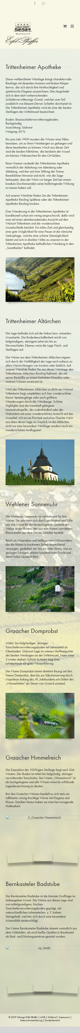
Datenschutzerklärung (31, 1020)
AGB (42, 1017)
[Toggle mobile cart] (65, 26)
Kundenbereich (52, 1020)
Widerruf (52, 1017)
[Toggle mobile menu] (72, 26)
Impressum (64, 1017)
